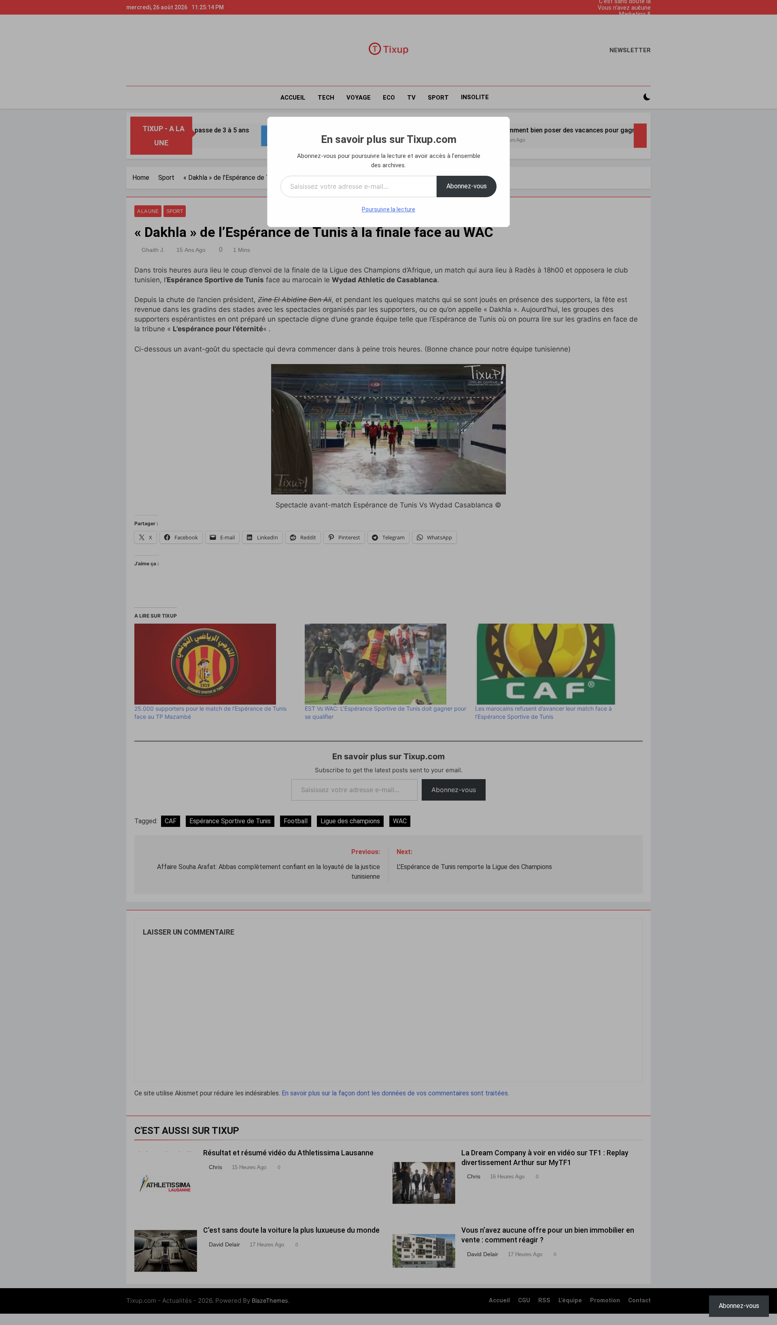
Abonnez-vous (466, 186)
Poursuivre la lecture (388, 209)
